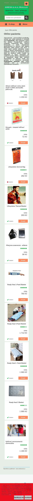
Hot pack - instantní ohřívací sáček (15, 128)
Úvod (6, 30)
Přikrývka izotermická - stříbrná (16, 245)
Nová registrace (14, 2)
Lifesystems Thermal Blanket (16, 206)
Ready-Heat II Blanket (16, 402)
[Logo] (16, 10)
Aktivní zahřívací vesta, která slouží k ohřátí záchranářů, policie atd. (15, 87)
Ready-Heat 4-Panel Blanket (16, 324)
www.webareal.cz (20, 468)
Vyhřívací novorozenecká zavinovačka (14, 442)
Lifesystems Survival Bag (16, 167)
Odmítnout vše (19, 497)
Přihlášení (6, 2)
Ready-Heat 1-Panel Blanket (16, 284)
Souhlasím (28, 497)
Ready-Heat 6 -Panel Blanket (16, 363)
